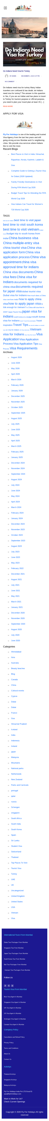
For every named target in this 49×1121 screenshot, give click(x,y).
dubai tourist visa (31, 291)
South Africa (16, 818)
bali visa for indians (8, 220)
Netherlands (16, 774)
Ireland (14, 746)
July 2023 (15, 552)
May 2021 (15, 596)
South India (16, 824)
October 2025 (17, 407)
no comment (9, 81)
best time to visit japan (27, 220)
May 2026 (15, 368)
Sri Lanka (15, 841)
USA (13, 907)
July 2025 (15, 424)
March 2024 (16, 507)
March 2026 (16, 380)
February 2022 (17, 568)
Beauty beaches (18, 668)
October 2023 (17, 535)
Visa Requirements (23, 348)
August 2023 (16, 546)
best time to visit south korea (23, 224)
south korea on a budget (23, 317)
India (13, 735)
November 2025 (18, 402)
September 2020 (18, 624)
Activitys (7, 1067)
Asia (13, 657)
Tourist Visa (16, 868)
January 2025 (17, 457)
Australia (15, 663)
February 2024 (17, 513)
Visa (13, 918)
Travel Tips (20, 324)
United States (17, 902)
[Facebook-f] (5, 985)
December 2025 (18, 396)
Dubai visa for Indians (15, 295)
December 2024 (18, 463)
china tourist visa (14, 247)
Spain (13, 835)
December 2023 (18, 524)
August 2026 (16, 357)
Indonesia (15, 741)
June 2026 (15, 363)
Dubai (13, 702)
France (14, 713)
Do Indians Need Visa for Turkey (16, 71)
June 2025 (15, 429)
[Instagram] (12, 985)
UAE (13, 879)
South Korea (16, 829)
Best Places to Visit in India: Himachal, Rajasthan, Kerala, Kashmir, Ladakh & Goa (27, 159)
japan (13, 752)
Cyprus (14, 696)
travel (21, 321)
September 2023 (18, 541)
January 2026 (17, 391)
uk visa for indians (34, 325)
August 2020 (16, 629)
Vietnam (14, 913)
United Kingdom (18, 896)
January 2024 (17, 518)
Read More (8, 106)
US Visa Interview (25, 330)
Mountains (15, 763)
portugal (14, 791)
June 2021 (15, 591)
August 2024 (16, 479)
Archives (8, 352)
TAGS (6, 215)
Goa (13, 718)
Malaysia (15, 757)
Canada (14, 679)
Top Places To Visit (19, 863)
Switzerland (16, 852)
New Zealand (16, 779)
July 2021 (15, 585)
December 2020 (18, 613)
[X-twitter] (9, 985)
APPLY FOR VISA (13, 113)
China (13, 685)
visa (26, 335)
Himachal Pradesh (19, 724)
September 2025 (18, 413)
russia (13, 802)
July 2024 (15, 485)
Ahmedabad (16, 652)
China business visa (23, 238)
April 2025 (15, 441)
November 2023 (18, 529)
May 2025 (15, 435)
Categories (9, 646)
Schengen (15, 807)
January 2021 (17, 607)
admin (13, 76)
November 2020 (18, 618)
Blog (13, 674)
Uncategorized (17, 890)
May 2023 (15, 563)
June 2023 (15, 557)
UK (12, 885)
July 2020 (15, 635)
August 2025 (16, 418)
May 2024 (15, 496)
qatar (13, 796)
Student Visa (16, 846)
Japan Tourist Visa (15, 312)
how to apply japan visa (24, 303)
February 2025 (17, 452)
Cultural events (17, 691)
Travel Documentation (30, 321)
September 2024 (18, 474)
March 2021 (16, 602)
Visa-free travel (31, 335)
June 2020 (15, 640)
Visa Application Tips (25, 343)
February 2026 (17, 385)
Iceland (14, 729)
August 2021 (16, 579)
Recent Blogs (10, 149)
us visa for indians (12, 330)
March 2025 (16, 446)
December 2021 (18, 574)
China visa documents (18, 272)
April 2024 (15, 502)
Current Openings (17, 1102)
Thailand (14, 857)
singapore (15, 813)
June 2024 (15, 491)
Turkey (14, 874)
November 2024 (18, 468)
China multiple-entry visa (21, 243)
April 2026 (15, 374)
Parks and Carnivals (19, 785)
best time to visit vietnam (21, 229)
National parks (17, 768)
